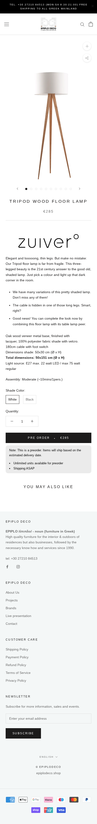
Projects (12, 600)
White (12, 399)
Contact (11, 623)
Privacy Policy (16, 680)
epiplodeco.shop (48, 773)
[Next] (79, 189)
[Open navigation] (6, 24)
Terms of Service (18, 673)
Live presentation (18, 616)
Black (30, 399)
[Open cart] (91, 24)
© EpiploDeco (48, 766)
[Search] (82, 24)
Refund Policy (16, 665)
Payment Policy (17, 657)
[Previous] (17, 189)
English (46, 757)
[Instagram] (18, 566)
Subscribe (23, 733)
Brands (11, 608)
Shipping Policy (17, 649)
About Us (12, 592)
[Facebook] (7, 566)
